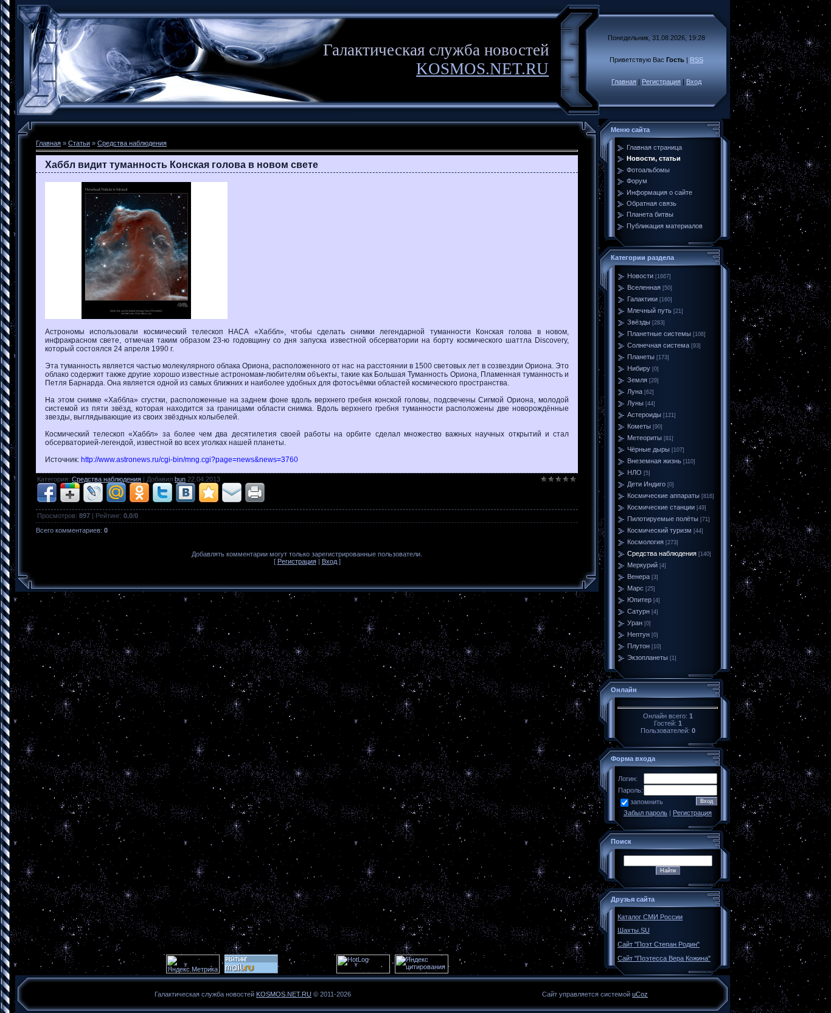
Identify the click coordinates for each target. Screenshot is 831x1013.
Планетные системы (659, 333)
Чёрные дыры (648, 449)
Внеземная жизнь (654, 460)
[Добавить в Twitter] (162, 492)
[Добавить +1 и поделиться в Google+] (70, 492)
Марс (635, 588)
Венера (638, 576)
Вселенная (644, 287)
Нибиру (638, 368)
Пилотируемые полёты (662, 518)
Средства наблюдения (132, 143)
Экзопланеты (647, 657)
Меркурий (642, 565)
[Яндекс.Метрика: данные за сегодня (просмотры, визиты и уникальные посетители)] (193, 964)
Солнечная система (658, 345)
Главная (623, 81)
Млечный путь (649, 310)
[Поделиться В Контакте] (185, 492)
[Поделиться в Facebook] (47, 492)
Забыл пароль (645, 812)
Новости (640, 275)
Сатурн (638, 611)
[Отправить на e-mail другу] (232, 492)
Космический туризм (659, 530)
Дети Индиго (646, 484)
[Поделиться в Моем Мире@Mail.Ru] (116, 492)
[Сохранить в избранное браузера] (208, 492)
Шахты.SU (633, 930)
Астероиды (644, 414)
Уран (634, 622)
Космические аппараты (663, 495)
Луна (634, 391)
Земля (637, 380)
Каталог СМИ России (650, 916)
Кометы (639, 426)
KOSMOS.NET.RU (482, 69)
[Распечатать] (255, 492)
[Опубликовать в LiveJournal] (93, 492)
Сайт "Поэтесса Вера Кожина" (664, 958)
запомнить (646, 801)
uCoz (640, 994)
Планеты (641, 356)
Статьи (79, 143)
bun (180, 479)
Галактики (642, 299)
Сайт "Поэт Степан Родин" (658, 944)
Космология (645, 541)
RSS (696, 59)
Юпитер (639, 599)
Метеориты (644, 437)
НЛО (634, 472)
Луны (635, 403)
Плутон (638, 646)
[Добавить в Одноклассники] (139, 492)
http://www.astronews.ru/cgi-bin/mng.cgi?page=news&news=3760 (189, 459)
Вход (693, 81)
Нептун (638, 634)
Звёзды (638, 322)
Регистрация (661, 81)
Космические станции (661, 507)
